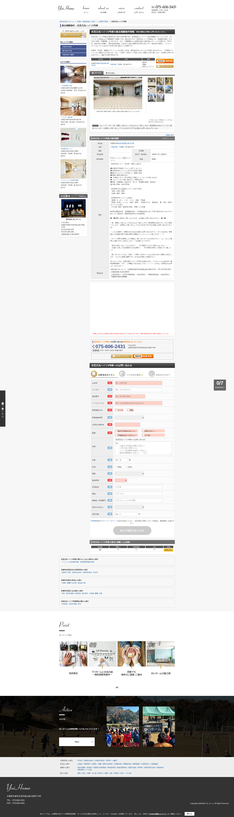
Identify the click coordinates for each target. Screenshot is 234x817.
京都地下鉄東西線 (99, 767)
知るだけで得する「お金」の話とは (102, 662)
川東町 (64, 583)
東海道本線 (111, 767)
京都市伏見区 (100, 63)
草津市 (108, 760)
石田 (100, 593)
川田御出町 (118, 764)
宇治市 (95, 572)
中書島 (120, 64)
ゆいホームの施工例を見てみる (161, 662)
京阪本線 (113, 64)
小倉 (110, 773)
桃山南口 (85, 593)
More (77, 742)
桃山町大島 (82, 583)
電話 (131, 410)
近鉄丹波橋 (70, 593)
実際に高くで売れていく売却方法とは (73, 662)
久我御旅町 (154, 764)
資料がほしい (150, 431)
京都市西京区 (87, 572)
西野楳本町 (127, 764)
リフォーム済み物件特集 (70, 562)
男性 (120, 467)
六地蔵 (91, 593)
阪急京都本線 (122, 767)
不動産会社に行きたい (127, 435)
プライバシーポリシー (109, 521)
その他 (147, 435)
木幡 (99, 764)
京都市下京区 (66, 572)
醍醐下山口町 (72, 583)
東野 (79, 773)
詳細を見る (168, 550)
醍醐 (96, 593)
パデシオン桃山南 (66, 117)
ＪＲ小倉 (128, 773)
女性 (130, 467)
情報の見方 (170, 135)
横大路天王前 (129, 143)
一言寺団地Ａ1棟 (66, 86)
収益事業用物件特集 (87, 562)
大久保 (94, 773)
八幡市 (114, 760)
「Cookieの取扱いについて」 (157, 814)
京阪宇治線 (132, 767)
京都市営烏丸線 (149, 767)
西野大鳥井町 (107, 764)
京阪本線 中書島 (68, 55)
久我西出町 (145, 764)
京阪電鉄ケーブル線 (84, 770)
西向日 (100, 773)
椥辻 (83, 773)
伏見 (63, 593)
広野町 (94, 764)
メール (120, 410)
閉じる (189, 814)
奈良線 (89, 767)
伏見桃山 (78, 593)
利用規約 (95, 521)
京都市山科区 (77, 572)
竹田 (121, 773)
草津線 (140, 767)
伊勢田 (116, 773)
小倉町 (79, 764)
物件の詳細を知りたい (127, 431)
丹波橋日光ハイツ (66, 149)
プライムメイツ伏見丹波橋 (69, 180)
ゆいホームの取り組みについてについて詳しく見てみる (131, 662)
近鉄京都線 (81, 767)
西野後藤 (136, 764)
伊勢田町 (87, 764)
